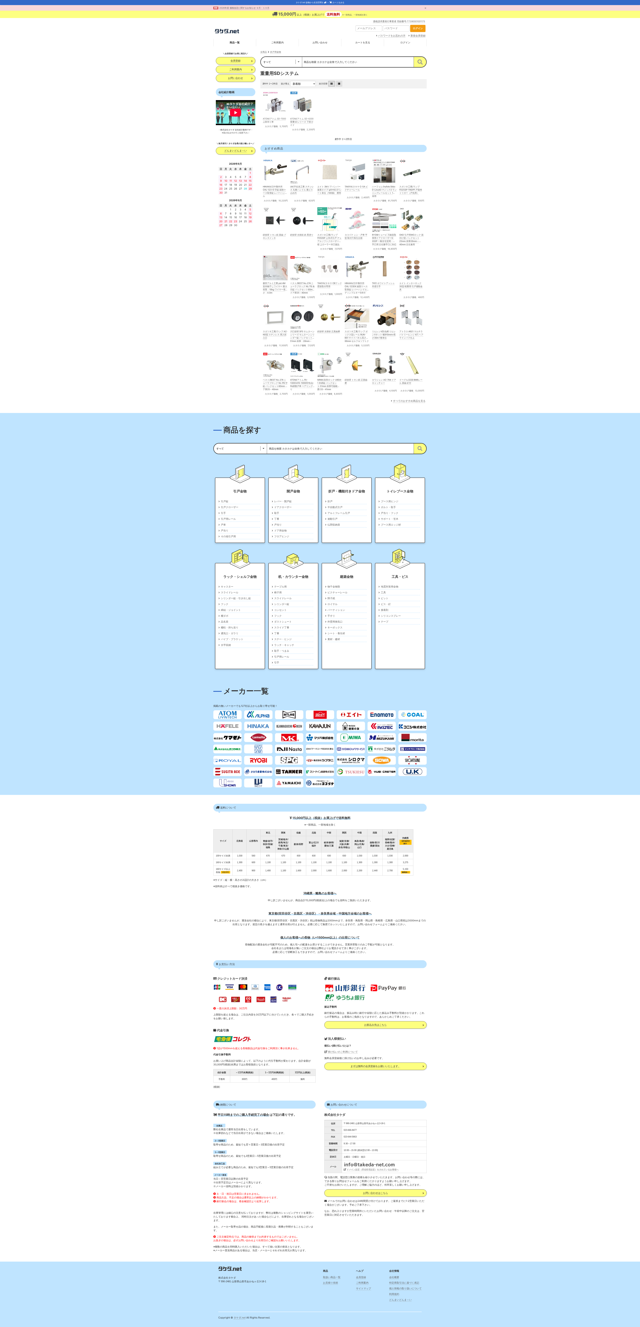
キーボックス (335, 627)
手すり (331, 615)
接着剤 (384, 610)
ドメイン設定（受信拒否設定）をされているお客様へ (373, 1169)
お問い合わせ (320, 42)
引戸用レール (228, 518)
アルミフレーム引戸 (339, 513)
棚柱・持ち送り (229, 627)
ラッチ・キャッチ (284, 645)
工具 (383, 592)
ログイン (405, 42)
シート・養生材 (336, 633)
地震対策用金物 (389, 586)
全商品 (263, 52)
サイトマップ (363, 1288)
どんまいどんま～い (235, 150)
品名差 (224, 621)
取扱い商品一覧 (331, 1277)
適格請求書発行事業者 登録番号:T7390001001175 (399, 21)
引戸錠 (224, 501)
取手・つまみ (281, 650)
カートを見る (362, 42)
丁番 (276, 518)
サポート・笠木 (389, 518)
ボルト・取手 (388, 507)
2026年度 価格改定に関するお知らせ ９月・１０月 (244, 8)
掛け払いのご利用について (343, 1051)
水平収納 (226, 645)
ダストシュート (283, 621)
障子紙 (331, 598)
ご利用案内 (277, 42)
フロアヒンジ (281, 536)
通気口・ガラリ (229, 633)
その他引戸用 (228, 536)
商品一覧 (235, 42)
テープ (384, 621)
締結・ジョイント (231, 610)
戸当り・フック (389, 513)
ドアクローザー (283, 507)
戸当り (224, 530)
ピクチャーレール (338, 592)
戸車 (223, 524)
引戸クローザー (229, 507)
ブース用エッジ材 (391, 524)
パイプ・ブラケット (232, 639)
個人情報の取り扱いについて (405, 1288)
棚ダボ (224, 615)
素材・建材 (334, 639)
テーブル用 (280, 586)
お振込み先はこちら (375, 1024)
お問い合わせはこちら (375, 1193)
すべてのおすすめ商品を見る (409, 400)
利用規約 (394, 1294)
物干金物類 (334, 586)
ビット (384, 598)
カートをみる (338, 2)
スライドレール (229, 592)
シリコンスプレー (391, 615)
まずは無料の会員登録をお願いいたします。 (375, 1066)
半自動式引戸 (335, 507)
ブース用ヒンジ (389, 501)
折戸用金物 (275, 52)
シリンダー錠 (281, 604)
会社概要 (394, 1277)
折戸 (330, 501)
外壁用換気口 (335, 621)
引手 (223, 513)
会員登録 (235, 60)
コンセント (280, 610)
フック (224, 604)
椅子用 (278, 592)
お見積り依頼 (330, 1282)
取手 (276, 513)
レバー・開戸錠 (283, 501)
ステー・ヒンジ (283, 639)
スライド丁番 (281, 627)
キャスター (227, 586)
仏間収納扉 (334, 524)
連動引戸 (333, 518)
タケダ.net (240, 1317)
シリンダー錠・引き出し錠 (236, 598)
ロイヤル (333, 604)
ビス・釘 (386, 604)
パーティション (336, 610)
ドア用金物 (280, 530)
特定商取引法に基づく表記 (404, 1282)
